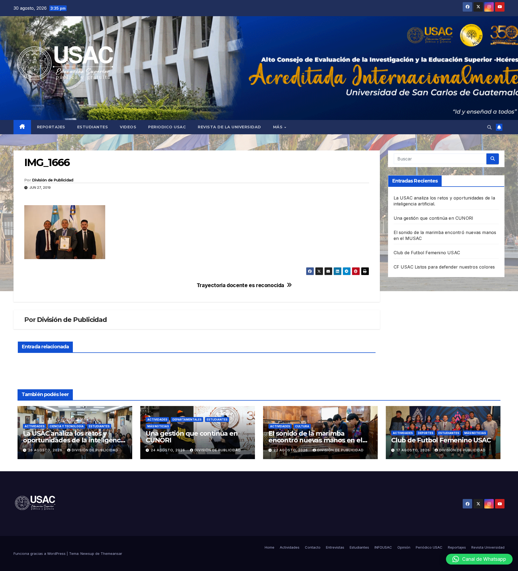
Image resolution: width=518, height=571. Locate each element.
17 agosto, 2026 (413, 450)
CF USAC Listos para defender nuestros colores (444, 267)
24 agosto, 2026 (168, 450)
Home (269, 547)
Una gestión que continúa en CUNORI (433, 218)
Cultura (302, 426)
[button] (489, 127)
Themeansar (111, 553)
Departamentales (187, 419)
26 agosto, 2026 (45, 450)
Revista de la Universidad (229, 127)
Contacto (313, 547)
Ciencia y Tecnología (67, 426)
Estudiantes (92, 127)
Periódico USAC (429, 547)
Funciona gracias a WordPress (40, 553)
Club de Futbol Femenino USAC (427, 252)
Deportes (425, 433)
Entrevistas (335, 547)
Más (278, 127)
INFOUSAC (383, 547)
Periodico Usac (167, 127)
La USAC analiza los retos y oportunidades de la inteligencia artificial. (74, 440)
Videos (128, 127)
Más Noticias (158, 426)
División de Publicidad (52, 180)
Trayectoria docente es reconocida (240, 285)
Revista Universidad (488, 547)
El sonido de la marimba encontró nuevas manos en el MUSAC (315, 440)
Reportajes (51, 127)
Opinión (403, 547)
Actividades (35, 426)
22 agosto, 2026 (291, 450)
